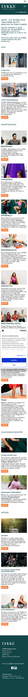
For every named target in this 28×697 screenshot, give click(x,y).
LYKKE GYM (5, 70)
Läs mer (4, 78)
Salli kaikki (14, 360)
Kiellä (14, 365)
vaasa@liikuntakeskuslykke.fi (15, 663)
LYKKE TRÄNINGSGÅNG (9, 100)
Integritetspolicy (7, 674)
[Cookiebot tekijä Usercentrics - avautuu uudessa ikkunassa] (20, 331)
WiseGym (5, 678)
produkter (22, 12)
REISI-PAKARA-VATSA (11, 324)
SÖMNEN (4, 536)
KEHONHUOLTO (9, 250)
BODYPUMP (6, 147)
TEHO (4, 400)
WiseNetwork (20, 678)
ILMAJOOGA (7, 180)
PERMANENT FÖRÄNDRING (11, 492)
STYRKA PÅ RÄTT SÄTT (9, 455)
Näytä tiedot (20, 355)
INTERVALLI (6, 216)
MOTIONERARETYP (8, 610)
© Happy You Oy (7, 676)
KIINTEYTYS (6, 286)
